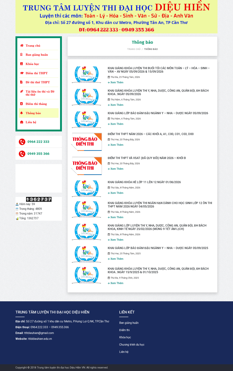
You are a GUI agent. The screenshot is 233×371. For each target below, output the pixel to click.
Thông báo (33, 113)
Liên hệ (31, 122)
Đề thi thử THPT (38, 82)
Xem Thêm (116, 82)
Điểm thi (124, 330)
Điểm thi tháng (36, 103)
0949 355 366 (38, 154)
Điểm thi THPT (37, 73)
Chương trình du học (131, 344)
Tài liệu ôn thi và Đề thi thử (40, 93)
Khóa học (32, 63)
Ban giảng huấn (37, 54)
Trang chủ (33, 45)
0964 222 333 (38, 141)
